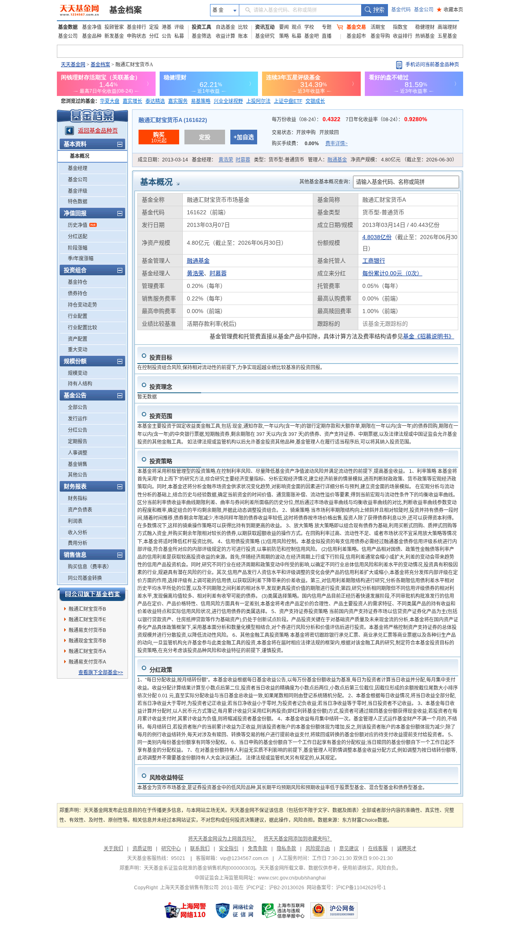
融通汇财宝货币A (87, 651)
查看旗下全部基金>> (100, 672)
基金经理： (221, 160)
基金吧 (311, 36)
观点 (296, 27)
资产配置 (77, 339)
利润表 (75, 521)
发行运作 (77, 419)
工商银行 (373, 260)
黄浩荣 (226, 160)
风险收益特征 (167, 777)
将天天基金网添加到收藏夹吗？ (298, 839)
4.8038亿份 (377, 237)
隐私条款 (286, 848)
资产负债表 (80, 510)
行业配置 (77, 316)
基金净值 (92, 27)
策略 (284, 36)
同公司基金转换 (85, 578)
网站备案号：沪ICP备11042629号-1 (346, 887)
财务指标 (77, 498)
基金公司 (423, 10)
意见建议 (349, 848)
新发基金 (114, 36)
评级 (179, 27)
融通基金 (337, 160)
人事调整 (77, 453)
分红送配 (77, 236)
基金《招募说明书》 (428, 336)
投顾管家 (114, 27)
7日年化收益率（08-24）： (386, 119)
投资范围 (161, 416)
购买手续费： (310, 143)
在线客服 (378, 848)
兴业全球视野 (228, 101)
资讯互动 (265, 27)
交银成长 (315, 101)
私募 (179, 36)
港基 (166, 27)
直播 (327, 36)
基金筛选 (201, 36)
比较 (243, 27)
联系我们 (200, 848)
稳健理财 (425, 27)
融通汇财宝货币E (87, 620)
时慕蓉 (243, 160)
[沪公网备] (334, 910)
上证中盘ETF (288, 101)
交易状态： (305, 132)
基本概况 (79, 156)
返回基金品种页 (98, 130)
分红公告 (77, 430)
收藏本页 (450, 10)
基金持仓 (77, 282)
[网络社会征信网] (234, 910)
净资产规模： (404, 160)
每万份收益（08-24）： (307, 119)
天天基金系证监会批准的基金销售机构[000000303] (199, 868)
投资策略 (161, 461)
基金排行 (136, 27)
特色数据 (77, 202)
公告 (166, 36)
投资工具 (201, 27)
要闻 (284, 27)
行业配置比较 (82, 328)
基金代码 (401, 10)
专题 (327, 27)
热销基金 (425, 36)
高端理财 (447, 27)
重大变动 (77, 350)
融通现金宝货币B (87, 641)
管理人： (327, 160)
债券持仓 (77, 293)
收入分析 (77, 533)
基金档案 (125, 10)
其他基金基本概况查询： (326, 182)
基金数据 (68, 27)
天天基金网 (73, 64)
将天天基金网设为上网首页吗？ (222, 839)
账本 (243, 36)
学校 (309, 27)
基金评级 (77, 191)
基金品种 (92, 36)
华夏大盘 (109, 101)
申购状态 (136, 36)
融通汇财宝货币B (87, 609)
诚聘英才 (406, 848)
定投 (154, 27)
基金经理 (77, 168)
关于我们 (113, 848)
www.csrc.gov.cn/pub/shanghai (292, 878)
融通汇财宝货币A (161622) (173, 120)
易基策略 (200, 101)
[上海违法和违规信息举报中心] (283, 910)
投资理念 (161, 386)
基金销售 (77, 464)
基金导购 (380, 36)
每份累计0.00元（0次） (392, 273)
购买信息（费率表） (90, 567)
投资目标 (161, 357)
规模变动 (77, 373)
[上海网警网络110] (185, 910)
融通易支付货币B (87, 630)
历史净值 (77, 225)
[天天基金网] (80, 10)
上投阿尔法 (258, 101)
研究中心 (171, 848)
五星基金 (447, 36)
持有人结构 (80, 384)
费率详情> (336, 143)
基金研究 (265, 36)
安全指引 (228, 848)
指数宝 (400, 27)
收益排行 (402, 36)
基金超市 (356, 36)
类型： (279, 160)
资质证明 (142, 848)
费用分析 (77, 543)
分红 (154, 36)
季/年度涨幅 (80, 258)
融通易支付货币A (87, 662)
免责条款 (257, 848)
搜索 (374, 10)
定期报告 (77, 441)
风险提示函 (318, 848)
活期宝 (377, 27)
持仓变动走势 (82, 305)
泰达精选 (155, 101)
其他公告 (77, 475)
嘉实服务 (178, 101)
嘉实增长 (132, 101)
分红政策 (161, 669)
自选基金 (225, 27)
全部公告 (77, 407)
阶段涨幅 (77, 248)
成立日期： (163, 160)
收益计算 (225, 36)
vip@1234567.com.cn (244, 858)
